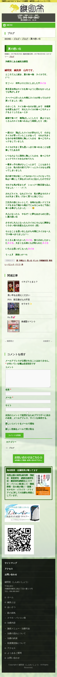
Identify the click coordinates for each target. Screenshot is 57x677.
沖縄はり (22, 260)
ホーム (10, 597)
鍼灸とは (11, 602)
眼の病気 (11, 613)
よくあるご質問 (14, 653)
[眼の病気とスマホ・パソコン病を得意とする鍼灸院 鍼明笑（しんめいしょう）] (28, 10)
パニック (10, 264)
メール (9, 397)
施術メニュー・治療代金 (18, 628)
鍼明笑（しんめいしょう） (29, 665)
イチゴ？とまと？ (29, 282)
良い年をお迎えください (19, 295)
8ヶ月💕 (11, 317)
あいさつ (11, 607)
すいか (35, 260)
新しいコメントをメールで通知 (19, 424)
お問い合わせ (11, 574)
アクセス (9, 569)
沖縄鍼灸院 (43, 260)
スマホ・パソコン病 (16, 618)
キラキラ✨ (26, 304)
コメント (9, 367)
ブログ (11, 56)
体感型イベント (28, 321)
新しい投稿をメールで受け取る (19, 429)
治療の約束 (12, 638)
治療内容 (11, 623)
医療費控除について (16, 643)
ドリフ (17, 264)
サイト (8, 405)
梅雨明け (9, 341)
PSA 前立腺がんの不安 (19, 299)
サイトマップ (11, 563)
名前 (8, 390)
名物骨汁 (47, 341)
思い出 (29, 260)
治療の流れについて (16, 633)
